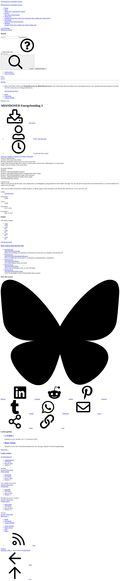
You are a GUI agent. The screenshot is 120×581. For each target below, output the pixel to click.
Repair (11, 261)
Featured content (9, 18)
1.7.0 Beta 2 (9, 436)
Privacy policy (8, 527)
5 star (6, 223)
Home (6, 8)
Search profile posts (30, 25)
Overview (4, 156)
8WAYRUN (27, 550)
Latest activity (16, 11)
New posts (7, 15)
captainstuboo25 (9, 460)
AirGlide (12, 251)
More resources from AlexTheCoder (12, 246)
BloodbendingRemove (16, 256)
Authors (22, 11)
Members (7, 23)
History (24, 156)
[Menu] (1, 3)
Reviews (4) (18, 156)
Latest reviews (8, 21)
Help (5, 529)
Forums (6, 13)
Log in (3, 78)
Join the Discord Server (11, 91)
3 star (6, 230)
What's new (7, 11)
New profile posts (37, 18)
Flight (11, 266)
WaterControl (13, 271)
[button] (27, 52)
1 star (6, 237)
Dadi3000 (7, 490)
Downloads (7, 20)
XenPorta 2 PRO (6, 550)
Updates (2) (10, 156)
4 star (6, 227)
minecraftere (8, 504)
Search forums (15, 15)
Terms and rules (9, 526)
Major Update (9, 443)
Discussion (30, 156)
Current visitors (9, 25)
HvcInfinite (7, 475)
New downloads (26, 18)
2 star (6, 234)
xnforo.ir (3, 549)
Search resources (18, 21)
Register (3, 82)
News (6, 10)
